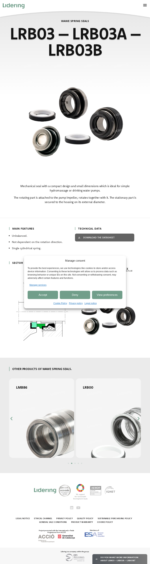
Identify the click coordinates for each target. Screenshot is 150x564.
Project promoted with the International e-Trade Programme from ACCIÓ (56, 531)
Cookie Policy (60, 303)
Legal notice (91, 303)
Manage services (37, 285)
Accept (43, 294)
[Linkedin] (71, 508)
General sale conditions (53, 522)
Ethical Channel (43, 518)
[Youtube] (78, 508)
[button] (11, 418)
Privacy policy (76, 303)
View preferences (107, 294)
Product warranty (82, 522)
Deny (75, 294)
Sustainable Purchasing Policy (115, 518)
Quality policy (85, 518)
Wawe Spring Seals (75, 21)
